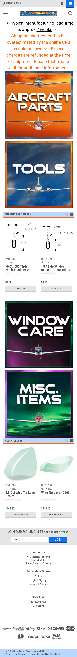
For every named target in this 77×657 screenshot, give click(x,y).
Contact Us (38, 606)
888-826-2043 (13, 3)
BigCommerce (22, 654)
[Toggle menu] (5, 13)
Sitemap (45, 651)
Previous (66, 214)
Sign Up (42, 580)
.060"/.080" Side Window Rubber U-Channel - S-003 (17, 268)
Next (71, 214)
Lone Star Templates (50, 654)
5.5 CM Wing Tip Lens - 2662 (20, 494)
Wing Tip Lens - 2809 (55, 492)
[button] (39, 105)
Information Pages (38, 602)
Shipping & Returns (38, 584)
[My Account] (62, 3)
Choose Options (20, 515)
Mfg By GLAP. (11, 259)
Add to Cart (21, 288)
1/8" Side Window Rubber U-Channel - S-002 (56, 268)
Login (33, 580)
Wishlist (39, 576)
